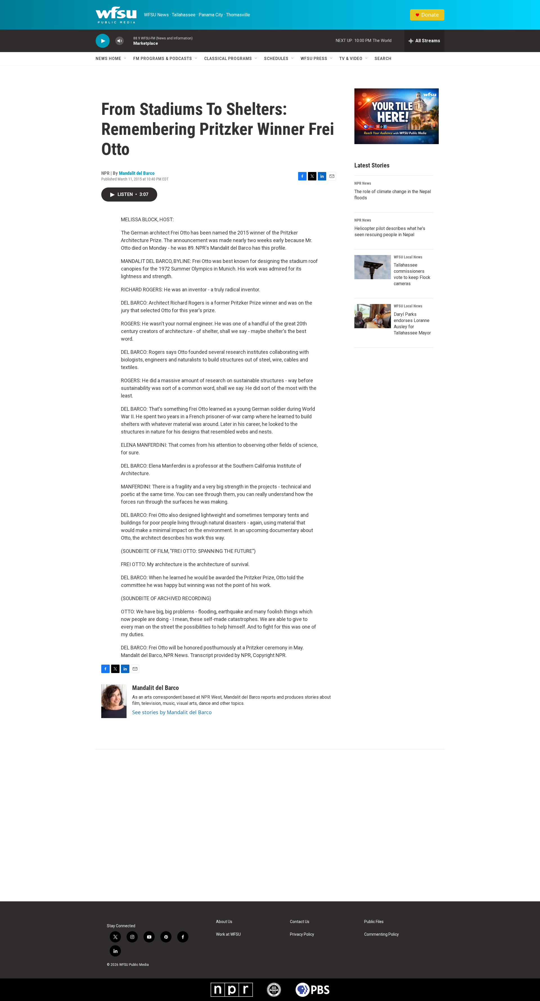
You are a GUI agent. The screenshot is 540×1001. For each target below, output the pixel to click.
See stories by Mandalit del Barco (172, 712)
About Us (224, 922)
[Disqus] (270, 825)
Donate (430, 15)
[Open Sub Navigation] (125, 58)
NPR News (362, 183)
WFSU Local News (408, 257)
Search (383, 58)
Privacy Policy (302, 934)
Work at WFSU (228, 934)
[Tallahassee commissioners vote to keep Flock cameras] (372, 267)
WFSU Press (314, 58)
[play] (102, 41)
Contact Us (299, 922)
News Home (108, 58)
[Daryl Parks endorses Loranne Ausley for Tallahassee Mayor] (372, 316)
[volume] (119, 41)
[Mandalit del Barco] (114, 701)
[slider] (128, 41)
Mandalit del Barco (136, 173)
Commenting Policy (381, 934)
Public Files (374, 922)
